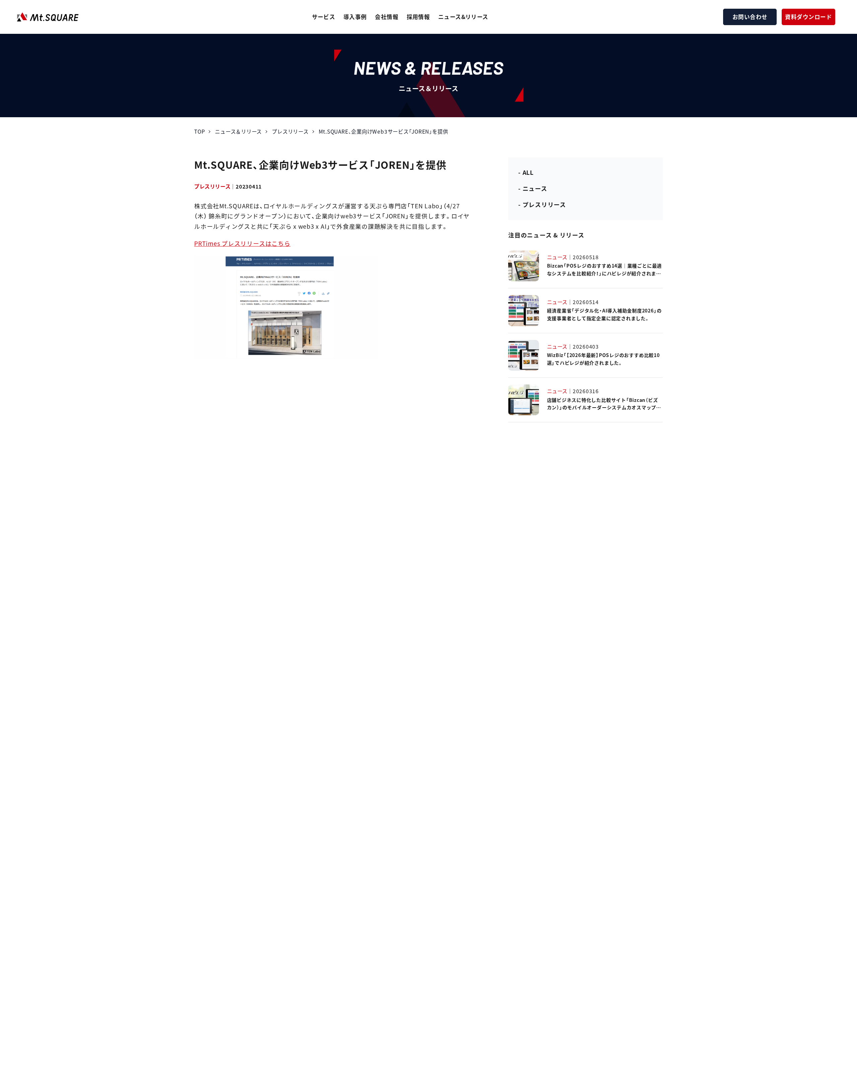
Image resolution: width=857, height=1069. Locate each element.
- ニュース (532, 188)
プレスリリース (290, 131)
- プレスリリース (542, 204)
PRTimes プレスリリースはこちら (242, 243)
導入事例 (355, 17)
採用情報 (418, 17)
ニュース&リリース (463, 17)
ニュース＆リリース (238, 131)
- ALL (526, 172)
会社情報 (386, 17)
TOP (199, 131)
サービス (323, 17)
